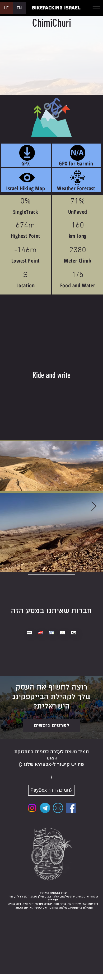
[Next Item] (94, 506)
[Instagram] (32, 808)
